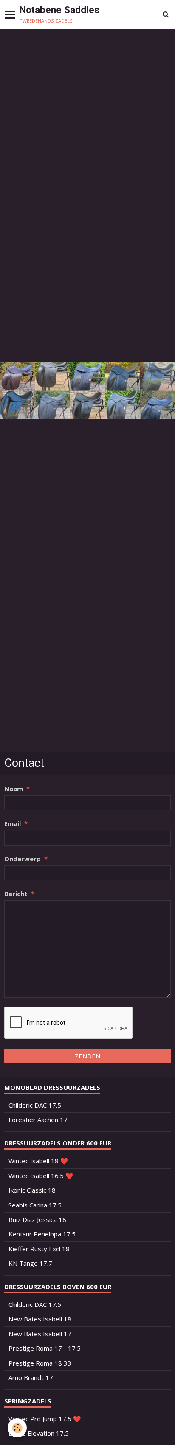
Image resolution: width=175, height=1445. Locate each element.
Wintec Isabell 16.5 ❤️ (40, 1175)
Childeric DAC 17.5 (34, 1105)
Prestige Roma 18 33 (39, 1363)
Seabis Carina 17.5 (35, 1205)
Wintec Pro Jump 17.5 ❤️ (44, 1418)
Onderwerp (22, 858)
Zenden (87, 1056)
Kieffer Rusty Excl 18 (39, 1248)
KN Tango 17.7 (30, 1263)
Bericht (16, 893)
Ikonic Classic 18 (32, 1190)
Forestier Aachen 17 (38, 1119)
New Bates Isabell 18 (39, 1319)
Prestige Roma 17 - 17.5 (44, 1348)
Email (12, 823)
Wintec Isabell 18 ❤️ (38, 1161)
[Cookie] (17, 1427)
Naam (13, 788)
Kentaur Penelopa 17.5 (42, 1234)
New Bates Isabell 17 (39, 1333)
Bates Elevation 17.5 (38, 1433)
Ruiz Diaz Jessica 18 (37, 1219)
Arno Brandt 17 (30, 1377)
